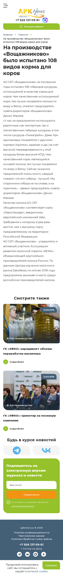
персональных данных (22, 506)
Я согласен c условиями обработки (29, 504)
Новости (23, 34)
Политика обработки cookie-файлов (31, 539)
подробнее (17, 362)
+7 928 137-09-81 (27, 20)
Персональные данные (31, 535)
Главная (8, 34)
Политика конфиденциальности (31, 532)
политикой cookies (36, 571)
